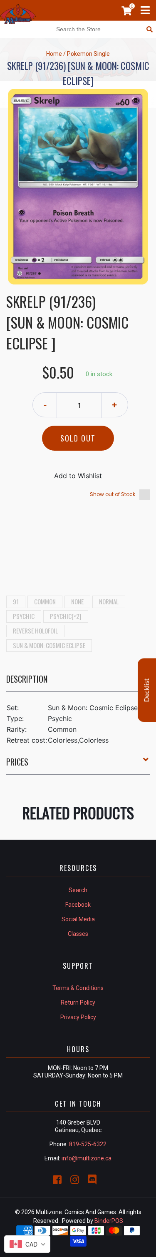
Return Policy (78, 1002)
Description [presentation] (26, 679)
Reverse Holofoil (35, 630)
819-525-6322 (87, 1144)
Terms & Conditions (78, 988)
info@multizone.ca (86, 1158)
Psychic (24, 616)
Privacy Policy (78, 1017)
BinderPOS (108, 1220)
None (77, 601)
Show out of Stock (112, 494)
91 (16, 601)
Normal (109, 601)
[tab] (78, 682)
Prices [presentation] (17, 762)
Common (45, 601)
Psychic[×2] (66, 616)
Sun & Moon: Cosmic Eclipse (49, 645)
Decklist (147, 690)
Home (54, 53)
